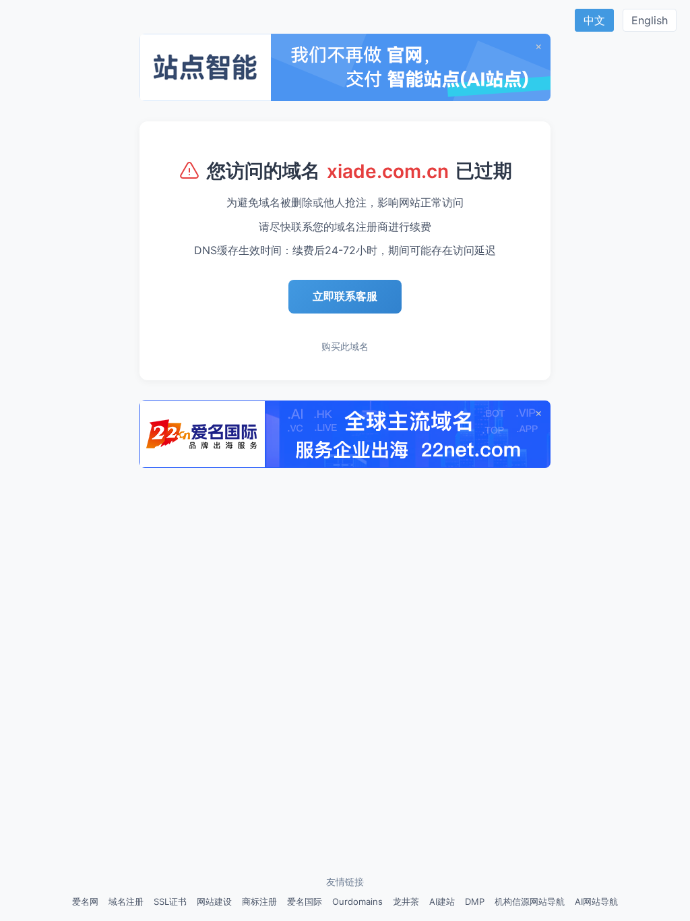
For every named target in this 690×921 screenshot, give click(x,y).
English (649, 20)
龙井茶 (406, 901)
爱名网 (85, 901)
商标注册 (259, 901)
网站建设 (214, 901)
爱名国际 (304, 901)
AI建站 (442, 901)
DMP (474, 901)
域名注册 (126, 901)
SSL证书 (170, 901)
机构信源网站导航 (530, 901)
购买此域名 (345, 346)
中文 (594, 20)
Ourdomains (357, 901)
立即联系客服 (345, 296)
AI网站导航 (596, 901)
